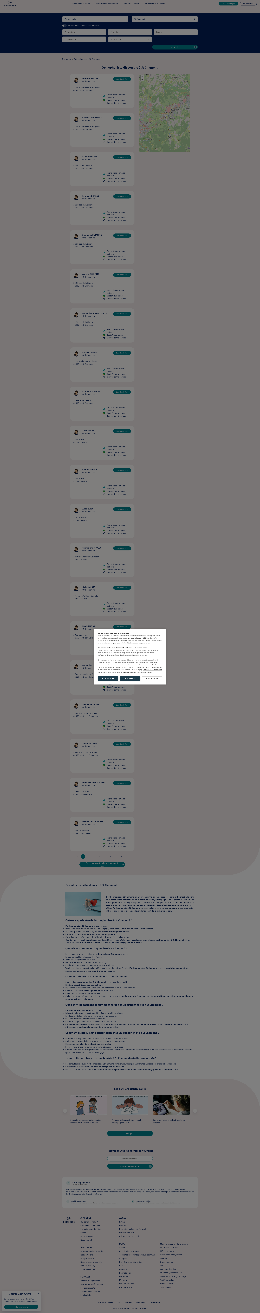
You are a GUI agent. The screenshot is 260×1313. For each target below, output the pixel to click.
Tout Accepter (108, 678)
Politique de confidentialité (152, 669)
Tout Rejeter (129, 678)
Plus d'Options (152, 678)
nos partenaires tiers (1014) (137, 638)
